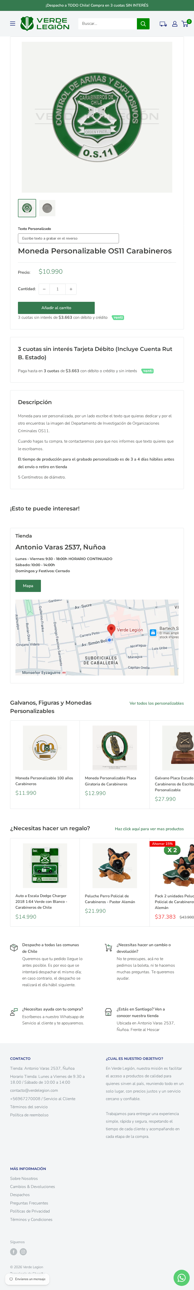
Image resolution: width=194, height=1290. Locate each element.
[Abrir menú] (12, 24)
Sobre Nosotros (24, 1178)
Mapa (28, 586)
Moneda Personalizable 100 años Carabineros (44, 781)
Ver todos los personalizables (157, 703)
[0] (185, 24)
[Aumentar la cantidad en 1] (71, 289)
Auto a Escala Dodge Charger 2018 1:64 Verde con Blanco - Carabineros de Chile (41, 901)
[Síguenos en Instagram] (23, 1251)
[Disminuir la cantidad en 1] (44, 289)
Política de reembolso (29, 1115)
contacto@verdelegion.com (34, 1090)
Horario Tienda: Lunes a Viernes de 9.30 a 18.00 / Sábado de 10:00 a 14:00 (47, 1079)
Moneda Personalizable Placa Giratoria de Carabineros (110, 781)
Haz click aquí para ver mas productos (150, 829)
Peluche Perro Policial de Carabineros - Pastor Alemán (110, 899)
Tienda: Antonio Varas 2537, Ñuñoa (42, 1068)
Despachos (20, 1195)
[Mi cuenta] (174, 24)
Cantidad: (27, 289)
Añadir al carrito (56, 308)
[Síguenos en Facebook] (13, 1251)
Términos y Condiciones (31, 1219)
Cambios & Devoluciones (32, 1186)
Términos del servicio (29, 1107)
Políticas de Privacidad (30, 1211)
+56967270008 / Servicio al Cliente (42, 1099)
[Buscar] (143, 23)
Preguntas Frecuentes (29, 1203)
